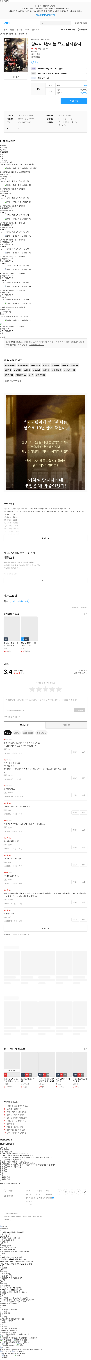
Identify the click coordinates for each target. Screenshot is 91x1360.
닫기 (5, 1311)
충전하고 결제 (5, 1303)
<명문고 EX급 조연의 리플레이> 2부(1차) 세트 (11, 1080)
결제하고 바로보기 (6, 1292)
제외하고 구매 (5, 1177)
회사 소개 (49, 1194)
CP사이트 (28, 1201)
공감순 (17, 732)
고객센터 (10, 1191)
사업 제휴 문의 (41, 1198)
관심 (36, 62)
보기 (1, 1311)
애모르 (75, 1084)
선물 (1, 158)
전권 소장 (74, 101)
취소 (1, 1173)
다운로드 (3, 333)
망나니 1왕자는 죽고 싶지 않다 (11, 644)
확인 (1, 1266)
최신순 (7, 732)
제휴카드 (28, 1194)
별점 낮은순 (41, 732)
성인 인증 (3, 1169)
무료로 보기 (4, 1278)
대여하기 (3, 1321)
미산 (33, 51)
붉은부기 (41, 1084)
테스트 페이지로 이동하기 (45, 15)
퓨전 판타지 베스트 (11, 1102)
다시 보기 (12, 1332)
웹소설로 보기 (43, 78)
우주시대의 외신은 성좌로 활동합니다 (46, 1080)
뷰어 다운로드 (30, 1198)
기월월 (6, 1084)
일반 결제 (14, 1303)
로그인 (81, 23)
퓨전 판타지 (45, 39)
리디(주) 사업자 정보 (10, 1213)
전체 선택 (3, 147)
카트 (1, 156)
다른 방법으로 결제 (7, 1240)
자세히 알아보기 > (36, 345)
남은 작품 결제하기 (7, 1251)
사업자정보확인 (37, 1216)
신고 (16, 753)
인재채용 (49, 1198)
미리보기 (15, 77)
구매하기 (10, 1321)
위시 (1, 154)
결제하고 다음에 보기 (21, 1292)
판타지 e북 (35, 39)
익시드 (33, 54)
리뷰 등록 (79, 710)
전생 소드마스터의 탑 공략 (81, 1080)
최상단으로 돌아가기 (13, 1183)
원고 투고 (39, 1194)
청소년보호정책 (27, 1216)
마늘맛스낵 (25, 1084)
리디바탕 (28, 1204)
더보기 (84, 614)
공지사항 (10, 1196)
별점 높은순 (28, 732)
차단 (20, 753)
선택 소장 (3, 160)
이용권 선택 (4, 1276)
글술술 (58, 1084)
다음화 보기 (4, 1332)
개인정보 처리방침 (15, 1216)
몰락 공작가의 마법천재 (63, 1080)
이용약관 (6, 1216)
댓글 (75, 752)
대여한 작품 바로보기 (21, 1251)
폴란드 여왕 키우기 (28, 1080)
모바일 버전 (4, 1357)
